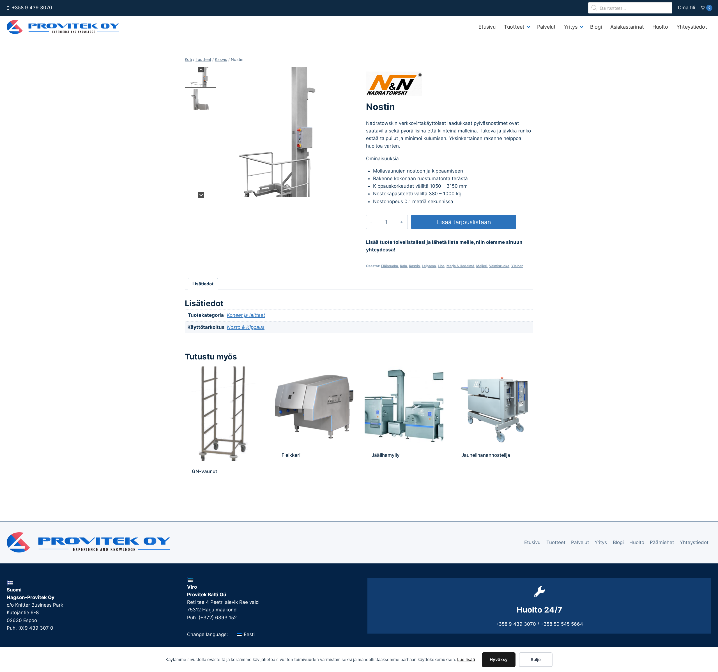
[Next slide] (201, 195)
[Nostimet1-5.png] (283, 132)
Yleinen (517, 266)
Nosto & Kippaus (245, 327)
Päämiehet (662, 542)
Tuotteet (555, 542)
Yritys (601, 542)
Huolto (636, 542)
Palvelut (580, 542)
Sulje (536, 659)
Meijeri (481, 266)
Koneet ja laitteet (246, 315)
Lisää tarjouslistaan (464, 222)
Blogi (618, 542)
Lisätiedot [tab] (202, 283)
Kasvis (414, 266)
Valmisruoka (499, 266)
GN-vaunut (204, 471)
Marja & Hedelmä (460, 266)
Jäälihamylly (386, 455)
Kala (403, 266)
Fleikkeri (291, 455)
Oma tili (686, 7)
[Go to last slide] (201, 70)
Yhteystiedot (694, 542)
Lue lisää (466, 659)
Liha (441, 266)
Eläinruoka (389, 266)
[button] (200, 77)
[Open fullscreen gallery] (343, 192)
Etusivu (532, 542)
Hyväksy (499, 659)
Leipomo (429, 266)
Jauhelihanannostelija (485, 455)
